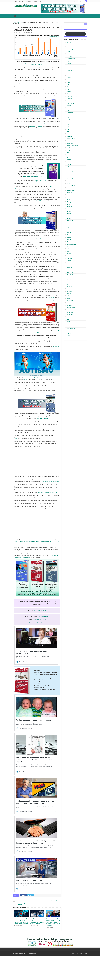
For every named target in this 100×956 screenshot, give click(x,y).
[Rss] (74, 1)
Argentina (69, 61)
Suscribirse (75, 34)
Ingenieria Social (70, 190)
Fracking (69, 159)
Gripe (68, 176)
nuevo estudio (19, 67)
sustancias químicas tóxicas (50, 300)
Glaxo (68, 166)
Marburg (69, 202)
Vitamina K (69, 331)
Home (15, 22)
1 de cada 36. (51, 297)
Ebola (68, 131)
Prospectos (69, 253)
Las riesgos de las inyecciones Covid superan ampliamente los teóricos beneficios (51, 901)
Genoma (69, 164)
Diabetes (69, 122)
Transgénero (69, 302)
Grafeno (68, 173)
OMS (68, 227)
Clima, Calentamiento (72, 96)
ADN (68, 47)
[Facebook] (75, 1)
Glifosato (69, 169)
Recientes (69, 256)
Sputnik (68, 284)
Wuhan (68, 338)
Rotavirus (69, 263)
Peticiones (69, 239)
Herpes (68, 183)
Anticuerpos (69, 56)
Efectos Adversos (71, 138)
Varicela (68, 319)
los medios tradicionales (40, 188)
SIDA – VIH (70, 272)
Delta (68, 115)
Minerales (69, 213)
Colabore (44, 16)
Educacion (69, 136)
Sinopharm (69, 277)
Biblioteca (69, 77)
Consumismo (70, 98)
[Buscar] (86, 1)
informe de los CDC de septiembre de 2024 (29, 546)
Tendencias (69, 291)
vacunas (30, 32)
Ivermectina (69, 194)
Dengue (68, 117)
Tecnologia (69, 288)
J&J (67, 197)
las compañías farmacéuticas (27, 188)
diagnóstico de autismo (38, 377)
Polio (68, 246)
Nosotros (49, 16)
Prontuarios (69, 251)
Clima (68, 94)
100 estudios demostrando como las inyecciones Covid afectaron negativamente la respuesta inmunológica (23, 902)
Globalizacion (70, 171)
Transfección (70, 300)
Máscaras (69, 204)
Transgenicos (70, 305)
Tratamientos (70, 312)
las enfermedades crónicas (40, 200)
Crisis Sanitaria (70, 103)
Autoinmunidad (70, 70)
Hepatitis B (69, 180)
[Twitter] (77, 1)
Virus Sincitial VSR (71, 328)
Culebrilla (69, 108)
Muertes (68, 223)
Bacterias (69, 72)
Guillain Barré (70, 178)
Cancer (68, 82)
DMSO (68, 124)
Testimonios (69, 293)
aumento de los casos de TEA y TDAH (25, 340)
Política (68, 248)
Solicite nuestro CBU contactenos (37, 622)
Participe (39, 1)
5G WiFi (69, 42)
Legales (68, 199)
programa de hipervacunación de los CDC (47, 492)
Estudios (69, 148)
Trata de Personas (71, 310)
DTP (68, 129)
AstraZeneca (70, 63)
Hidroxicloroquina (71, 185)
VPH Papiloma (70, 335)
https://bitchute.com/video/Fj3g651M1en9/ (50, 481)
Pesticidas (69, 237)
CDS (68, 89)
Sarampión (69, 267)
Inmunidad (69, 192)
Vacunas (25, 16)
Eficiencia (69, 140)
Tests (68, 295)
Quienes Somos (28, 1)
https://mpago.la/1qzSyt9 (39, 617)
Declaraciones (70, 112)
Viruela (68, 326)
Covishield (69, 101)
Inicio (15, 15)
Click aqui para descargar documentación (42, 692)
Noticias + (20, 16)
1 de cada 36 (25, 379)
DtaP (68, 126)
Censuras (69, 91)
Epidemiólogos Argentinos (73, 145)
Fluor (68, 157)
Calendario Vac (70, 79)
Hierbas (38, 16)
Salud (68, 265)
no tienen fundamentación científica (38, 181)
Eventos (68, 150)
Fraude (68, 162)
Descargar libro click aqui (41, 238)
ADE (68, 44)
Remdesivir (69, 258)
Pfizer (68, 241)
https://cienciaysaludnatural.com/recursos (32, 176)
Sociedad (69, 279)
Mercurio (69, 211)
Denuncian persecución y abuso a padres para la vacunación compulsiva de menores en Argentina (21, 921)
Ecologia (69, 133)
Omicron (69, 225)
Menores (69, 209)
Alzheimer (69, 54)
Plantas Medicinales (71, 244)
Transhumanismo (71, 307)
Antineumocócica (71, 58)
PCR (68, 234)
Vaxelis (68, 321)
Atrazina (69, 65)
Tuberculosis (70, 314)
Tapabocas (69, 286)
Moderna (69, 218)
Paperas (68, 230)
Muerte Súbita (70, 220)
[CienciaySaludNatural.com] (26, 5)
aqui (24, 183)
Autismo (20, 22)
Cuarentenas (69, 105)
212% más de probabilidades (35, 126)
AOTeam (85, 953)
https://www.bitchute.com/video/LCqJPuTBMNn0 (25, 541)
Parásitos (69, 232)
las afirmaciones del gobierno (41, 180)
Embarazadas (70, 143)
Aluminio (69, 51)
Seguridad (69, 270)
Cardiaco (69, 84)
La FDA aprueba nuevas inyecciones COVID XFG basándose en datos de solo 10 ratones (37, 921)
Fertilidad (69, 155)
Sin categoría (70, 274)
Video (68, 324)
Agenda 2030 (70, 49)
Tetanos (68, 298)
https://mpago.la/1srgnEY (43, 616)
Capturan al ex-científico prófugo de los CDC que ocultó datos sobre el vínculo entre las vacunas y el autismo (53, 922)
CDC (68, 86)
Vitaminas (69, 333)
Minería (68, 216)
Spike (68, 281)
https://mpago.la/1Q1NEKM (39, 619)
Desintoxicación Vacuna (72, 119)
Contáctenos (35, 1)
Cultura (68, 110)
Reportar (32, 16)
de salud (23, 207)
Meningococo (70, 206)
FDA (68, 152)
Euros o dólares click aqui (40, 610)
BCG (68, 75)
